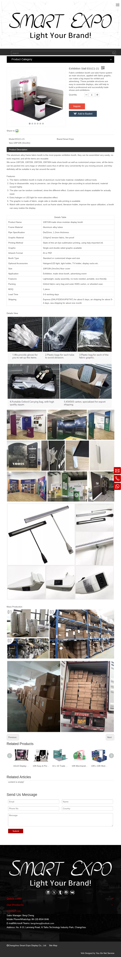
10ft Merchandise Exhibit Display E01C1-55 (60, 766)
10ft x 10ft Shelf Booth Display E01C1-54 (80, 766)
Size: (11, 143)
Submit (16, 831)
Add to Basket (85, 113)
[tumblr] (60, 892)
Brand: (60, 139)
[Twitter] (54, 892)
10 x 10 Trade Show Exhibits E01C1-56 (41, 766)
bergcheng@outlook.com (42, 923)
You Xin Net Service (105, 953)
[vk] (72, 892)
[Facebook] (66, 892)
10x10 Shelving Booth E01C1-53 (99, 766)
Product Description (18, 149)
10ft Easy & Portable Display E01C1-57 (21, 766)
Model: (12, 139)
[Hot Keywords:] (114, 53)
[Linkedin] (48, 892)
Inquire (77, 106)
